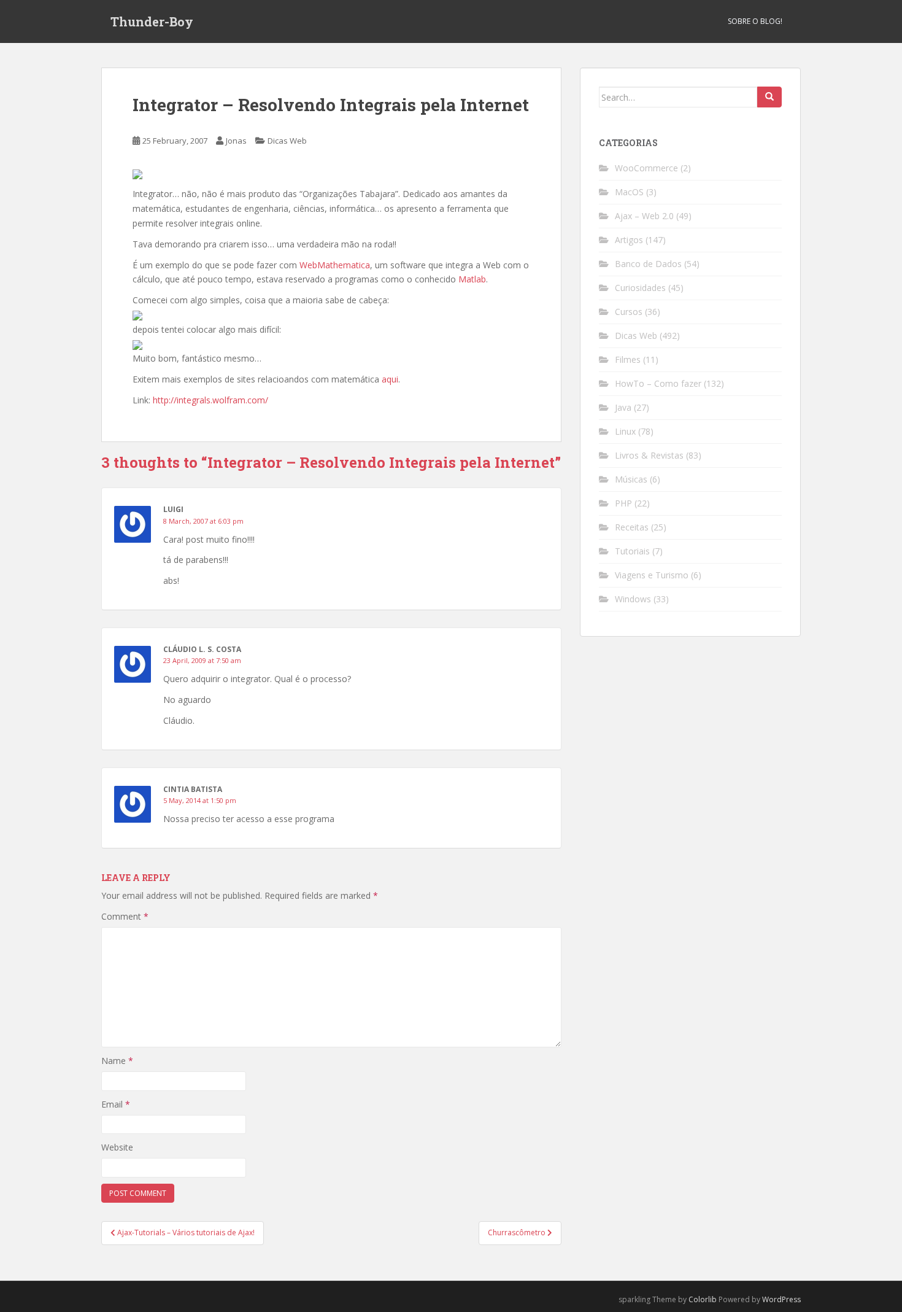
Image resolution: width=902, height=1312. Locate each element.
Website (117, 1147)
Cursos (628, 311)
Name (117, 1060)
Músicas (631, 479)
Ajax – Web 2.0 (644, 216)
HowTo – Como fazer (658, 383)
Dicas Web (287, 140)
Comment (124, 916)
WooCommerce (646, 168)
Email (115, 1104)
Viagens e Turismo (651, 575)
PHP (623, 503)
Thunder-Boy (151, 21)
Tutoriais (632, 551)
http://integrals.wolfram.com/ (210, 400)
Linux (625, 431)
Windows (633, 599)
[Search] (769, 97)
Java (623, 407)
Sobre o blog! (755, 21)
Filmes (628, 359)
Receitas (632, 527)
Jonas (236, 140)
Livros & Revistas (649, 455)
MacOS (629, 192)
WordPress (781, 1299)
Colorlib (702, 1299)
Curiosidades (640, 287)
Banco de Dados (648, 264)
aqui (390, 379)
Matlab (472, 279)
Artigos (629, 240)
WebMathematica (334, 265)
